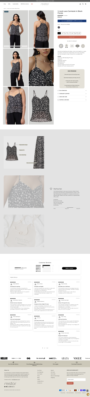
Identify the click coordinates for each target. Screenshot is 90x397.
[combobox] (29, 201)
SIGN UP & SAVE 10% (35, 206)
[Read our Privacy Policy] (62, 212)
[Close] (64, 181)
